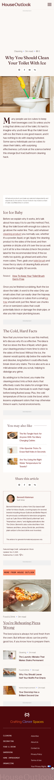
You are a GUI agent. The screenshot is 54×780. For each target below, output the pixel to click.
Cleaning (18, 51)
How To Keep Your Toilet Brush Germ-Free (28, 277)
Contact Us (35, 748)
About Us (34, 742)
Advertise (35, 736)
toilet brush (39, 260)
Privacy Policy (36, 754)
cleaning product (12, 233)
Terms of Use (36, 760)
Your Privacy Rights (38, 766)
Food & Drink (9, 616)
